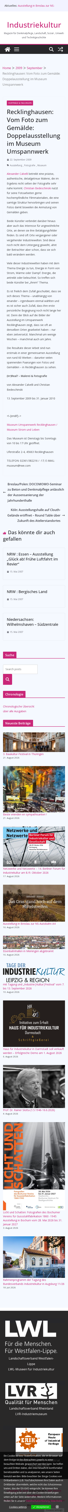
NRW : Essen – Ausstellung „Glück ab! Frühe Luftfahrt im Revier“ (32, 559)
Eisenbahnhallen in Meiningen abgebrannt (28, 951)
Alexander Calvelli (17, 174)
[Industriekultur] (7, 49)
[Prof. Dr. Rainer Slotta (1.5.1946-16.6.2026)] (34, 1086)
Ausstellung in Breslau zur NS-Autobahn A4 (29, 923)
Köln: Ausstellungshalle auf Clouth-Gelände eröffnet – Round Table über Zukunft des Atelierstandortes (33, 515)
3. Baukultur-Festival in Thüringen (23, 754)
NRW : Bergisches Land (27, 591)
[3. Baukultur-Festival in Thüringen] (34, 742)
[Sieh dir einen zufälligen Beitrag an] (60, 49)
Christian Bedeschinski (38, 188)
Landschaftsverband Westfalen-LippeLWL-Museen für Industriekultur (31, 1363)
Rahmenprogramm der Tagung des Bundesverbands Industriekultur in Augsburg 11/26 (33, 1282)
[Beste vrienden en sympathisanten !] (34, 789)
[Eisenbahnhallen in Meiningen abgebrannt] (34, 942)
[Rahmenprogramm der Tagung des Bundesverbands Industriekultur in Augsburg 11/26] (34, 1257)
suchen (7, 679)
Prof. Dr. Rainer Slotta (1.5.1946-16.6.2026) (29, 1110)
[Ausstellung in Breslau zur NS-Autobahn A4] (34, 903)
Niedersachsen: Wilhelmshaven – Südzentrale (32, 622)
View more (56, 1500)
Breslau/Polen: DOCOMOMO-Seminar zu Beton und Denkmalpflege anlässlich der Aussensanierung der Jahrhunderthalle (36, 492)
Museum (41, 165)
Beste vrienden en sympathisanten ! (25, 814)
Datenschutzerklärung (37, 1500)
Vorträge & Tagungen (20, 103)
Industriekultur (34, 24)
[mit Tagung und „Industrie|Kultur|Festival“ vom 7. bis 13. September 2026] (34, 972)
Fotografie (29, 165)
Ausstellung (16, 165)
